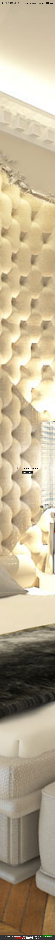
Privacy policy (37, 938)
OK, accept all (48, 936)
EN (47, 2)
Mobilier (42, 3)
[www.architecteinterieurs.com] (10, 3)
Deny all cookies (20, 938)
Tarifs (26, 3)
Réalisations (34, 3)
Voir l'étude (27, 472)
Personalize (30, 938)
